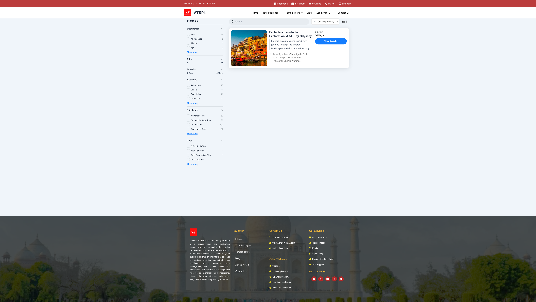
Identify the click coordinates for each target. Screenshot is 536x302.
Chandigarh (295, 54)
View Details (331, 41)
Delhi (305, 54)
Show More (192, 52)
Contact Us (344, 12)
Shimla (287, 60)
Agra (275, 54)
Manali (297, 57)
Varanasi (296, 60)
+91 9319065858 (207, 3)
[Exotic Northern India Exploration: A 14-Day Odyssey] (249, 48)
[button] (279, 12)
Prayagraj (278, 60)
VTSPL (199, 12)
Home (255, 12)
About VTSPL (323, 12)
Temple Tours (293, 12)
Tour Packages (270, 12)
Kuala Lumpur (280, 57)
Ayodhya (283, 54)
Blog (309, 12)
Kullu (290, 57)
